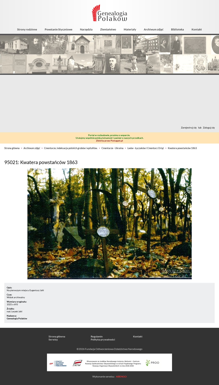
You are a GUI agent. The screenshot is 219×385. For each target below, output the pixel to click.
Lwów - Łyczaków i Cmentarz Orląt (145, 148)
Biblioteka (177, 29)
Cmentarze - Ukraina (112, 148)
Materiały (130, 29)
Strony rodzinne (27, 29)
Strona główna (12, 148)
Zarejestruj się (189, 127)
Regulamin (97, 336)
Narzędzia (86, 29)
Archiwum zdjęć (153, 29)
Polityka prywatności (103, 339)
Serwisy (53, 339)
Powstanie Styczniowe (58, 29)
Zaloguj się (209, 127)
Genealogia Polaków (17, 318)
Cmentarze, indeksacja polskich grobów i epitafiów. (70, 148)
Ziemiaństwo (108, 29)
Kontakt (197, 29)
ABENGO (121, 376)
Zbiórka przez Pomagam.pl (109, 140)
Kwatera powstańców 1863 (182, 148)
